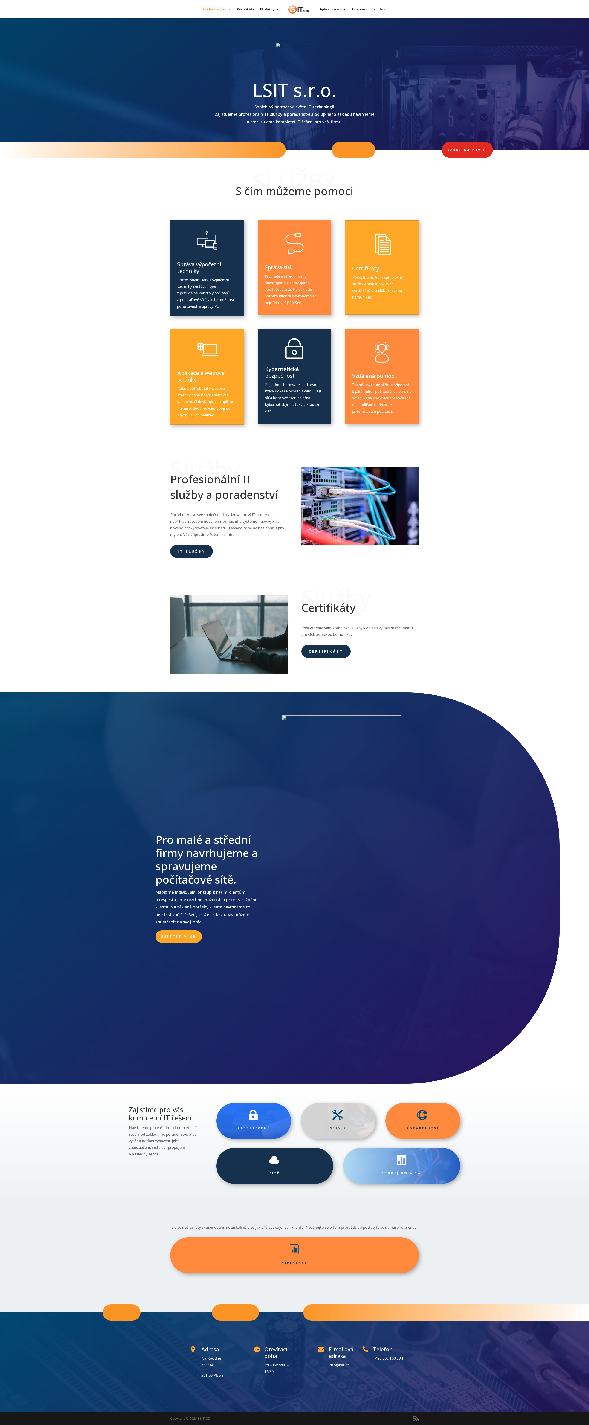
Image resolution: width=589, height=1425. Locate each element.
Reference (359, 9)
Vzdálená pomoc (467, 150)
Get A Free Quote (344, 1312)
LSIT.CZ (204, 1418)
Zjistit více (178, 936)
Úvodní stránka (214, 9)
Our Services (235, 1312)
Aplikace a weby (332, 9)
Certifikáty (245, 9)
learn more (353, 150)
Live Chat (121, 1312)
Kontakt (380, 9)
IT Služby (191, 551)
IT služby (267, 9)
